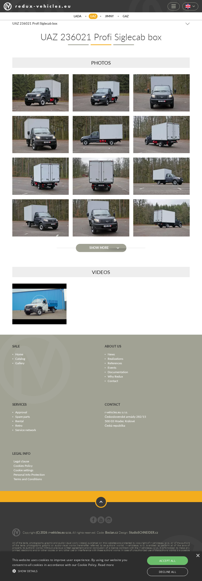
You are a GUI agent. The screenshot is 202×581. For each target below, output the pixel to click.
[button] (70, 570)
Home (19, 354)
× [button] (198, 556)
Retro (18, 425)
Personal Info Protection (29, 474)
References (115, 363)
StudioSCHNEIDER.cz (143, 532)
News (111, 354)
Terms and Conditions (28, 479)
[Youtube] (101, 522)
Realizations (115, 359)
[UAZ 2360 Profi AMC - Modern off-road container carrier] (39, 304)
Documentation (118, 372)
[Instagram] (108, 522)
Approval (21, 412)
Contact (113, 381)
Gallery (19, 363)
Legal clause (21, 461)
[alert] (101, 566)
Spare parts (22, 416)
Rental (19, 421)
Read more (106, 565)
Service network (25, 430)
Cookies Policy (23, 466)
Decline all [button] (167, 572)
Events (112, 367)
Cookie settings (23, 470)
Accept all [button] (167, 561)
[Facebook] (93, 522)
